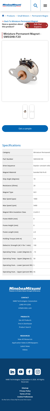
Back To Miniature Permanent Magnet (21, 21)
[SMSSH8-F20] (13, 5)
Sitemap (25, 388)
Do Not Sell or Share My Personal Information (16, 400)
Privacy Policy (25, 391)
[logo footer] (25, 291)
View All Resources (25, 339)
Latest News (25, 346)
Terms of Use (25, 394)
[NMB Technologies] (3, 16)
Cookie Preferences (25, 397)
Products (11, 16)
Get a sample (25, 128)
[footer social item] (12, 372)
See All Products (25, 320)
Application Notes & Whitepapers (25, 343)
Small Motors (23, 16)
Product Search (25, 327)
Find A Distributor (25, 324)
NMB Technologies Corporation (25, 301)
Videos (25, 350)
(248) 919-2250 (25, 304)
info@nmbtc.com (25, 308)
